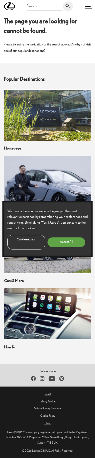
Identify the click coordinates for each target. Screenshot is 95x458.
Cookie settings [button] (26, 240)
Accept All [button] (66, 242)
